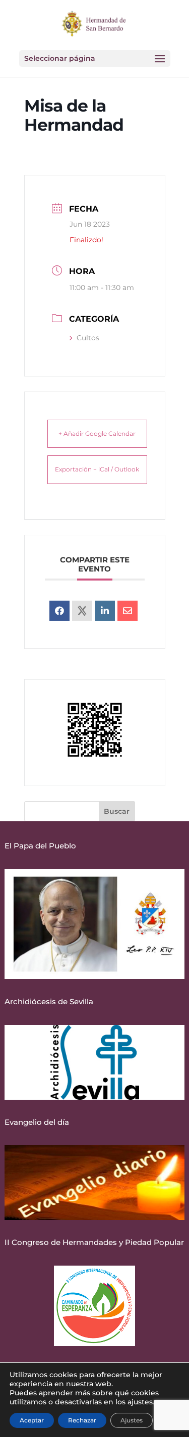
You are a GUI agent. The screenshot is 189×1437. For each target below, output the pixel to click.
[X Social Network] (82, 611)
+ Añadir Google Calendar (97, 433)
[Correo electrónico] (127, 611)
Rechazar (82, 1420)
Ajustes (131, 1420)
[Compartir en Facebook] (59, 611)
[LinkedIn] (105, 611)
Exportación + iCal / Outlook (97, 469)
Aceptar (32, 1420)
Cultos (88, 337)
